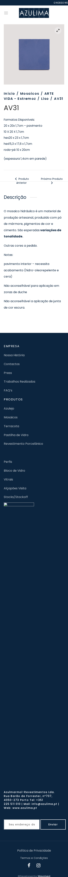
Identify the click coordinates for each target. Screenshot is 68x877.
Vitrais (8, 479)
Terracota (11, 426)
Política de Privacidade (34, 850)
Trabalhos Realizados (19, 381)
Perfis (8, 462)
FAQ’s (8, 390)
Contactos (12, 364)
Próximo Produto (52, 179)
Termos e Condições (34, 858)
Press (8, 373)
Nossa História (14, 355)
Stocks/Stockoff (16, 497)
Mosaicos (29, 93)
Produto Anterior (22, 181)
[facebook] (29, 865)
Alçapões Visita (15, 488)
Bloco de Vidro (14, 470)
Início (9, 93)
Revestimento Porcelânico (23, 444)
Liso (45, 98)
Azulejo (9, 408)
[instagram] (38, 865)
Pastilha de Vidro (16, 435)
